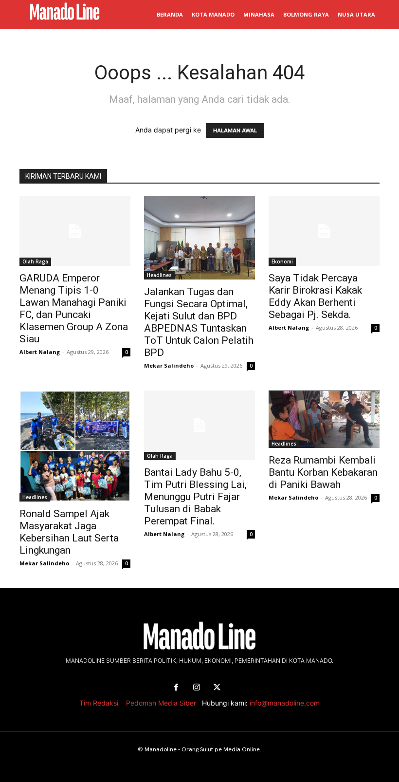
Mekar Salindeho (169, 365)
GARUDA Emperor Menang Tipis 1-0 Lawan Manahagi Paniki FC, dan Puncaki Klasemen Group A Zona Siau (73, 308)
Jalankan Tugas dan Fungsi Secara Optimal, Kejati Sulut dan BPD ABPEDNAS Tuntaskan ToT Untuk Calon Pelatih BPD (199, 322)
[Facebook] (176, 687)
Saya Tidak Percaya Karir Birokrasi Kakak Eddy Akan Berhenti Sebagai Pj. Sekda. (315, 296)
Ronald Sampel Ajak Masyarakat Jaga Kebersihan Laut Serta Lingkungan (69, 532)
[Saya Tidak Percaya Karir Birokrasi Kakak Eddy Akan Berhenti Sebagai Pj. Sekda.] (324, 231)
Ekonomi (282, 261)
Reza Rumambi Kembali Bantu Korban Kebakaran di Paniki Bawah (323, 472)
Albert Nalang (39, 351)
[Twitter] (217, 687)
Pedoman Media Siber (161, 703)
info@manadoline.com (285, 703)
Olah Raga (35, 261)
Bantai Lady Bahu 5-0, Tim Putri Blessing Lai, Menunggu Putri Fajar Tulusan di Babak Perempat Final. (195, 496)
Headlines (159, 275)
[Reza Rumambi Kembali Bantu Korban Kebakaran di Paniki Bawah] (324, 419)
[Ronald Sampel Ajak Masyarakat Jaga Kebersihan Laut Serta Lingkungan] (74, 446)
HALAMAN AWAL (235, 130)
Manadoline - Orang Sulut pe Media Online (202, 749)
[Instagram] (196, 687)
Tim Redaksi (98, 703)
